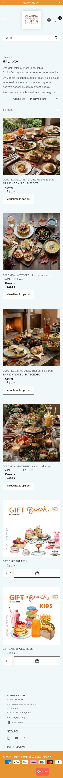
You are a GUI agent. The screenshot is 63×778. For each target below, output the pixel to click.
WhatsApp (17, 722)
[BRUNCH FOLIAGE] (31, 241)
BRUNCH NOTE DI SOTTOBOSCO (22, 374)
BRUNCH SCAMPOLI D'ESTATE (20, 183)
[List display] (58, 110)
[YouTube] (16, 738)
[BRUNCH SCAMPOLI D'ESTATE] (31, 146)
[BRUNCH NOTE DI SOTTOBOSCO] (31, 337)
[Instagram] (8, 738)
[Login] (49, 20)
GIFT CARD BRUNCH (15, 561)
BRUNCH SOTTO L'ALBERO (18, 470)
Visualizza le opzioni (18, 199)
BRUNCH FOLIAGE (13, 279)
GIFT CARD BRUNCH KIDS (18, 648)
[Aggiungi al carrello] (37, 573)
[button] (4, 3)
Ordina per (19, 98)
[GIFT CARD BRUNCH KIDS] (31, 616)
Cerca (56, 38)
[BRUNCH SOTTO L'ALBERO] (31, 433)
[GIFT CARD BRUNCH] (31, 528)
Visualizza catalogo (5, 20)
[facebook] (24, 738)
